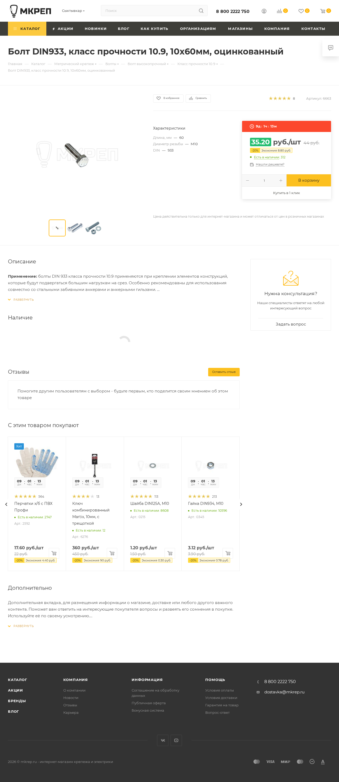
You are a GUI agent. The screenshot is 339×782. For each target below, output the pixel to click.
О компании (74, 690)
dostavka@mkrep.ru (284, 691)
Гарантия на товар (222, 705)
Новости (70, 698)
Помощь (215, 680)
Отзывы (70, 705)
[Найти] (201, 10)
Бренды (17, 701)
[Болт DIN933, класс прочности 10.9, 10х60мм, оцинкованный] (75, 153)
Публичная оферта (149, 703)
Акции (15, 690)
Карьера (71, 712)
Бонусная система (148, 710)
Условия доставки (221, 698)
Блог (13, 711)
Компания (75, 680)
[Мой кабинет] (264, 11)
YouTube (176, 740)
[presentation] (6, 504)
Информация (147, 680)
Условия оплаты (219, 690)
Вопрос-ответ (217, 712)
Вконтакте (162, 740)
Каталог (17, 680)
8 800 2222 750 (232, 11)
